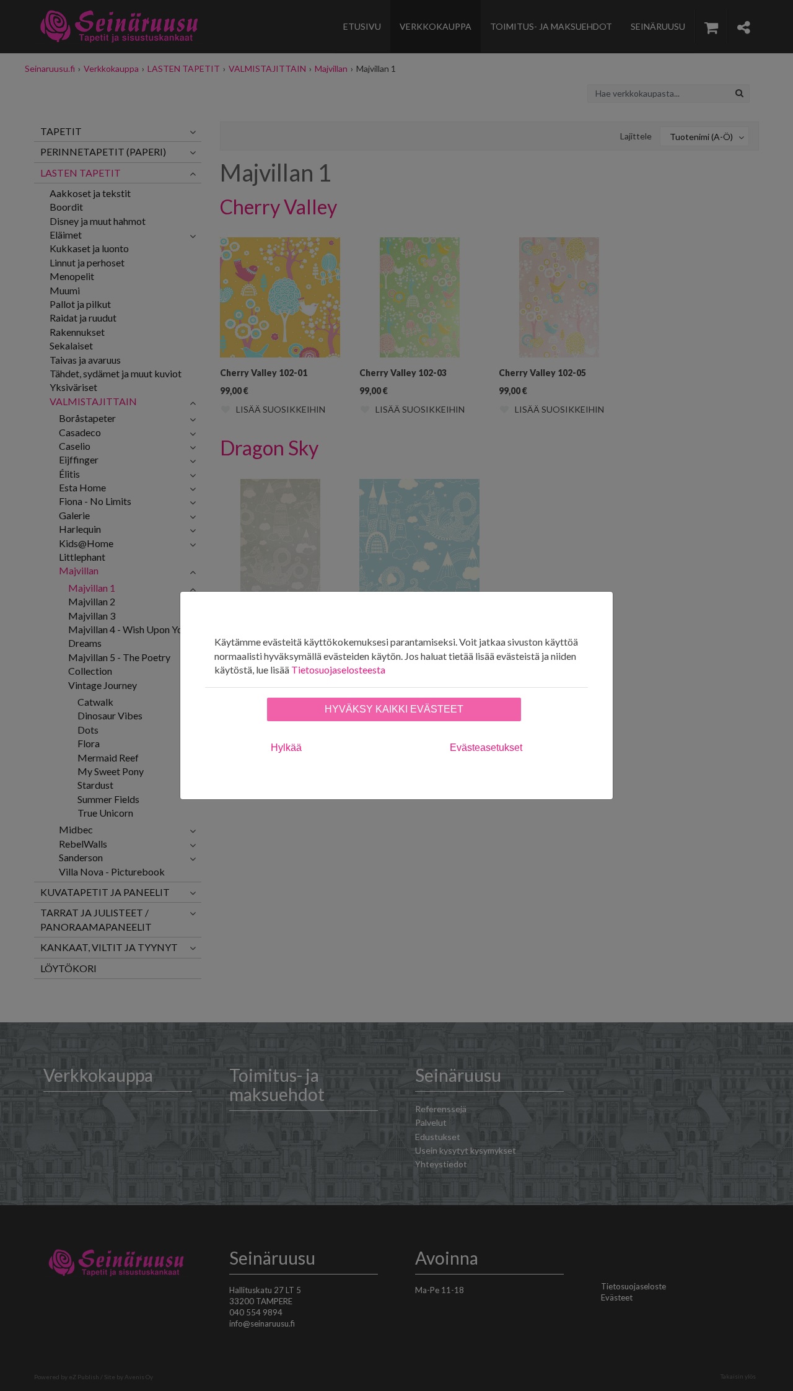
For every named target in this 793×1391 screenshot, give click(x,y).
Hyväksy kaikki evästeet (394, 709)
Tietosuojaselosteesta (338, 669)
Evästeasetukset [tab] (486, 747)
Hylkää (286, 747)
